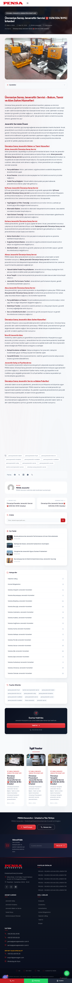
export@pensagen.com (15, 958)
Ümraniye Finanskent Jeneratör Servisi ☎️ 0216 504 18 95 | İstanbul (36, 780)
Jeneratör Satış (10, 901)
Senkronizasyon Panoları (13, 916)
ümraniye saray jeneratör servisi (36, 467)
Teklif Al (35, 725)
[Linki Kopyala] (32, 475)
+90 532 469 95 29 (13, 954)
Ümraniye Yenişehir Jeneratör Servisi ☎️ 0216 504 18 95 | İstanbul (57, 780)
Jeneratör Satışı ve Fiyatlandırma (18, 363)
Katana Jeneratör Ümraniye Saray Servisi (21, 221)
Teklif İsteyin (27, 827)
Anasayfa (41, 901)
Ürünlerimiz (41, 904)
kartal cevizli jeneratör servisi (15, 467)
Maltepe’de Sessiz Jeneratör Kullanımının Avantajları (31, 544)
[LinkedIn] (23, 475)
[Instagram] (11, 887)
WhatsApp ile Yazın (13, 961)
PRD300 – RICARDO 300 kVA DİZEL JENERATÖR (52, 883)
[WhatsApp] (28, 475)
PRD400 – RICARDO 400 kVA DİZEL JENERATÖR (52, 871)
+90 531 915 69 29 (13, 938)
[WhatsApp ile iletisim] (66, 973)
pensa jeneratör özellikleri (51, 459)
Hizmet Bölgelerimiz (44, 912)
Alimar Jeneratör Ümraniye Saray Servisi (21, 254)
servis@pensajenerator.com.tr (18, 945)
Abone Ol (59, 846)
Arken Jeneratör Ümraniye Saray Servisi (20, 149)
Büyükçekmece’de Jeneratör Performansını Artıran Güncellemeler (36, 536)
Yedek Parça (9, 912)
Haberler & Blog (43, 916)
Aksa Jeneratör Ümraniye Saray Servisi (20, 288)
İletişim (40, 923)
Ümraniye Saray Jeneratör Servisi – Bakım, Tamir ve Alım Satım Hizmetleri (34, 99)
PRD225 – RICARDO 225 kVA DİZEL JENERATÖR (52, 890)
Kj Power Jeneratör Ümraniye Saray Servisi (21, 188)
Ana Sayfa (8, 28)
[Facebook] (15, 475)
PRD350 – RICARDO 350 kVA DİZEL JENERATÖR (52, 875)
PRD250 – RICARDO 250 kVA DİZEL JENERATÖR (52, 886)
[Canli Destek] (5, 977)
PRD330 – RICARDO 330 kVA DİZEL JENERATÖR (52, 879)
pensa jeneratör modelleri (32, 459)
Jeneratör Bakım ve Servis (13, 908)
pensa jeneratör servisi (29, 463)
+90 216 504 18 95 (37, 730)
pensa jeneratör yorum (46, 463)
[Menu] (27, 3)
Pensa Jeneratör (29, 700)
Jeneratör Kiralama (11, 904)
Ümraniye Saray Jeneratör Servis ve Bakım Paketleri (27, 381)
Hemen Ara (47, 827)
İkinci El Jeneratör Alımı (14, 335)
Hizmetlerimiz (42, 908)
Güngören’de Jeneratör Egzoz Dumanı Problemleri (30, 551)
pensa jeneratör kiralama (13, 459)
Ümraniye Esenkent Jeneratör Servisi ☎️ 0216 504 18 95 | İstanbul (14, 780)
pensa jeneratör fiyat (31, 455)
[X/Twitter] (19, 475)
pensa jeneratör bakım (15, 455)
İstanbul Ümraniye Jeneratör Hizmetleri (21, 13)
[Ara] (63, 520)
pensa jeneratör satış (12, 463)
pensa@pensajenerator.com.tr (18, 941)
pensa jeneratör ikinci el (48, 455)
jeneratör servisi (41, 700)
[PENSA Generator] (14, 867)
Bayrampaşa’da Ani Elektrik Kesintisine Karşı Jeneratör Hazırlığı (35, 559)
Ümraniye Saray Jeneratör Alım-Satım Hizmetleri (25, 319)
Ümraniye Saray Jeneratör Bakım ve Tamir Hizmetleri (27, 146)
